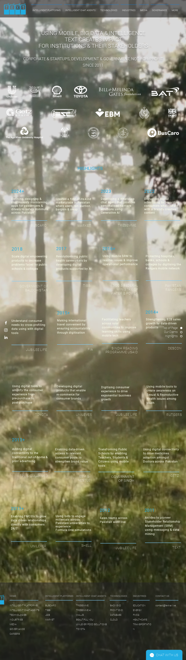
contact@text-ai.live (165, 605)
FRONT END (116, 610)
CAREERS (15, 633)
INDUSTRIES (16, 619)
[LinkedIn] (6, 337)
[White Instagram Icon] (6, 330)
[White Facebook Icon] (6, 323)
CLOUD (114, 619)
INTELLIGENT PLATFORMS (24, 605)
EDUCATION (139, 605)
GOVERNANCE (17, 629)
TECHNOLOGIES (18, 615)
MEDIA (13, 624)
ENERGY (137, 610)
